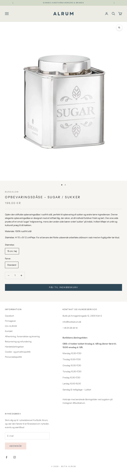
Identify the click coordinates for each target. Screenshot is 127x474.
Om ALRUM (11, 326)
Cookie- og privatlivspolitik (18, 351)
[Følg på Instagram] (14, 457)
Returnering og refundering (18, 341)
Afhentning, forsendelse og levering (22, 336)
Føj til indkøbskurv (63, 287)
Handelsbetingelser (14, 346)
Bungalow (12, 192)
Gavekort (9, 315)
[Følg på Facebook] (6, 457)
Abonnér (15, 446)
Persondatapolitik (13, 357)
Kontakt (9, 331)
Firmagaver (10, 321)
